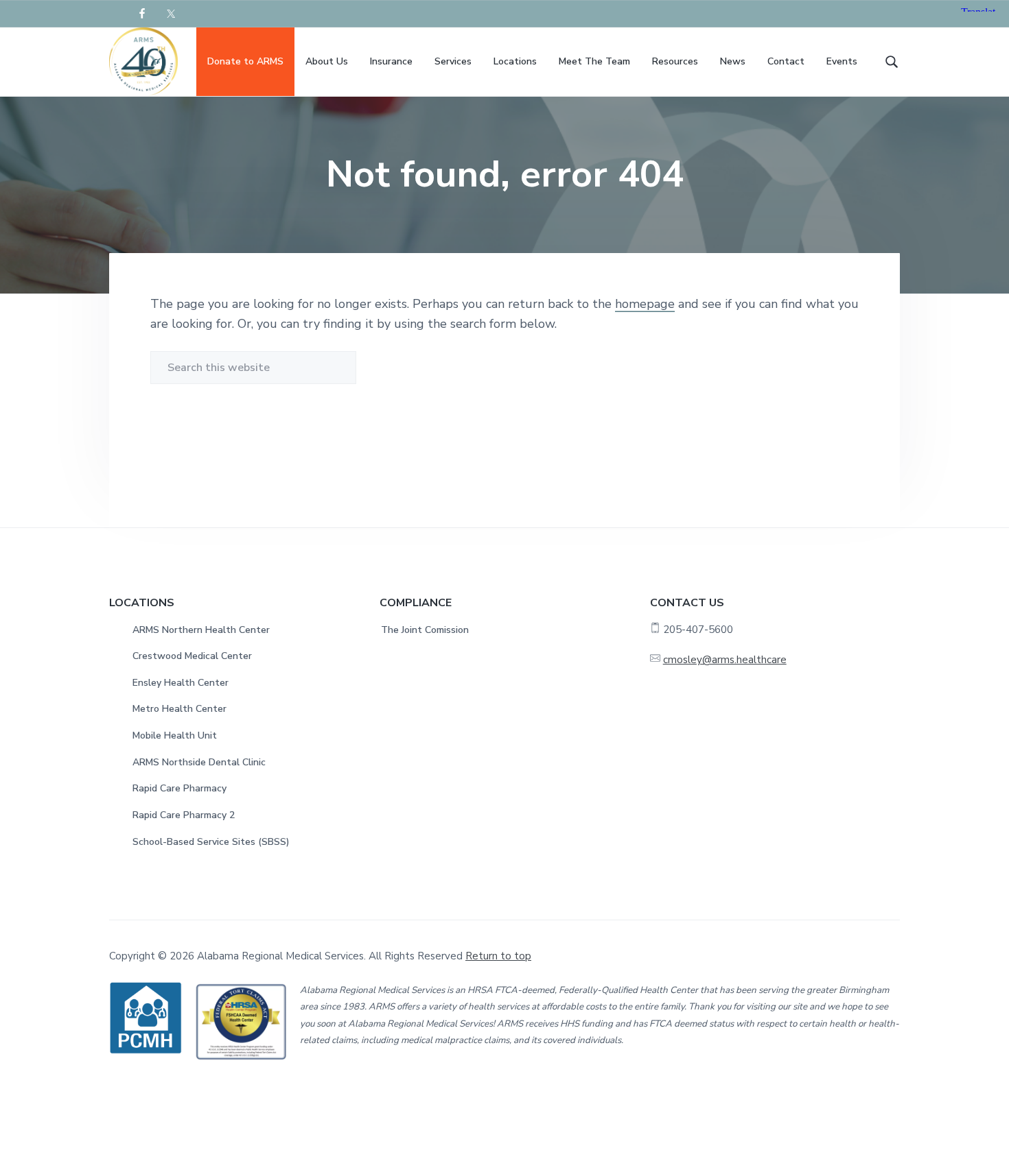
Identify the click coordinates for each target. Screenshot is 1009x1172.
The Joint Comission (425, 629)
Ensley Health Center (180, 682)
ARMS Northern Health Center (201, 629)
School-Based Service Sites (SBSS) (211, 841)
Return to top (498, 956)
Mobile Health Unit (174, 735)
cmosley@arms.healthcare (725, 660)
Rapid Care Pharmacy (179, 788)
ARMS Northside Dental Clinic (199, 762)
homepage (645, 304)
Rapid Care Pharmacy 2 (183, 815)
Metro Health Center (179, 708)
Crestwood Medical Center (192, 655)
